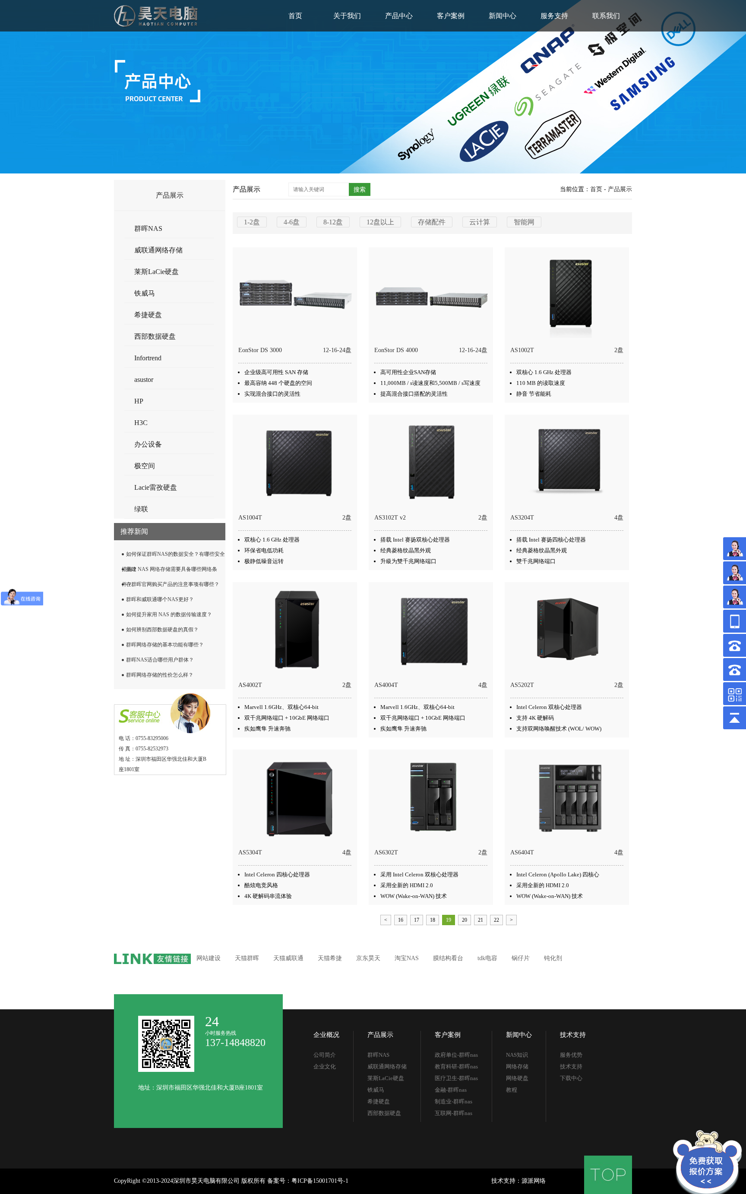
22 (496, 920)
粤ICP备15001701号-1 (319, 1181)
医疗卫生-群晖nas (456, 1078)
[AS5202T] (567, 629)
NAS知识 (517, 1055)
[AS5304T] (295, 797)
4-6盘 (292, 222)
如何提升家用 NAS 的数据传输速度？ (169, 614)
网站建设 (208, 958)
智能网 (524, 222)
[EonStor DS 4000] (431, 294)
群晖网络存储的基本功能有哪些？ (165, 645)
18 (432, 920)
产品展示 (620, 189)
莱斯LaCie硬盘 (156, 271)
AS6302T (386, 852)
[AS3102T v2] (431, 462)
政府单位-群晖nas (456, 1055)
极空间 (144, 465)
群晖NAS (148, 228)
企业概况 (326, 1034)
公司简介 (324, 1055)
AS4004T (386, 685)
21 (480, 920)
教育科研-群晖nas (456, 1066)
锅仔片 (521, 958)
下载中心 (571, 1078)
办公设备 (148, 444)
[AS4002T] (295, 629)
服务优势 (571, 1055)
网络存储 (517, 1066)
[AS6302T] (431, 797)
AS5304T (250, 852)
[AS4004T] (431, 629)
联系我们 (606, 15)
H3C (141, 422)
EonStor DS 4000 (396, 350)
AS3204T (522, 517)
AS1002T (522, 350)
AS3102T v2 (390, 517)
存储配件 (432, 222)
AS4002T (250, 685)
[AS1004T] (295, 462)
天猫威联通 (288, 958)
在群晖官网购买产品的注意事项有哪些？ (172, 584)
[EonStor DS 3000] (295, 294)
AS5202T (522, 685)
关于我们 (347, 15)
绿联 (141, 509)
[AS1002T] (567, 294)
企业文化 (324, 1066)
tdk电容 (487, 958)
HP (138, 401)
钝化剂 (553, 958)
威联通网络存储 (158, 250)
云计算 (479, 222)
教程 (511, 1090)
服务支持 (554, 15)
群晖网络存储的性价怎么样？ (159, 675)
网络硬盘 (517, 1078)
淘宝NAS (407, 958)
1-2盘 (252, 222)
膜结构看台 (448, 958)
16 (400, 920)
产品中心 (399, 15)
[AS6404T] (567, 797)
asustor (143, 379)
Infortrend (147, 358)
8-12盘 (333, 222)
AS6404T (522, 852)
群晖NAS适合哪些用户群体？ (160, 660)
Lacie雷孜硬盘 (155, 487)
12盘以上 (380, 222)
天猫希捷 (330, 958)
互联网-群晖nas (453, 1113)
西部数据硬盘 (155, 336)
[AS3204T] (567, 462)
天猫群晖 (247, 958)
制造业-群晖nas (453, 1101)
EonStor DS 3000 (260, 350)
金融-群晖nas (451, 1090)
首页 (295, 15)
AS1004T (250, 517)
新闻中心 (502, 15)
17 (416, 920)
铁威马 (144, 293)
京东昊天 (368, 958)
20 (464, 920)
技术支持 (573, 1034)
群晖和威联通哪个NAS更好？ (160, 599)
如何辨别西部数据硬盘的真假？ (162, 630)
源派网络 (534, 1181)
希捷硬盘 (148, 314)
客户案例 (451, 15)
